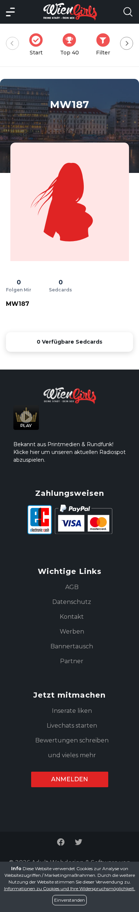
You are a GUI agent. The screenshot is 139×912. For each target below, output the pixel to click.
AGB (72, 587)
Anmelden (69, 779)
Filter (105, 44)
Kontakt (72, 616)
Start (38, 44)
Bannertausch (71, 646)
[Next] (126, 43)
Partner (71, 661)
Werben (72, 631)
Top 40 (71, 44)
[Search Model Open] (128, 12)
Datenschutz (71, 601)
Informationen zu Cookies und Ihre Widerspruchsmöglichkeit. (69, 888)
